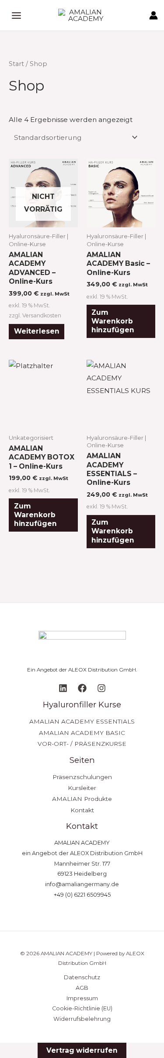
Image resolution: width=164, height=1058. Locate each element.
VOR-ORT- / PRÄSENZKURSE (82, 743)
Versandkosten (41, 315)
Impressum (82, 998)
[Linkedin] (63, 688)
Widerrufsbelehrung (82, 1019)
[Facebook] (82, 688)
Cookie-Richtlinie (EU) (82, 1008)
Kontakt (82, 810)
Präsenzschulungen (82, 776)
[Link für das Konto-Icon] (153, 15)
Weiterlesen (36, 331)
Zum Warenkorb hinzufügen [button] (112, 321)
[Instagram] (101, 688)
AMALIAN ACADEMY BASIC (82, 732)
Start (16, 64)
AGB (82, 988)
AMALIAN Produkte (82, 798)
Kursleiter (82, 787)
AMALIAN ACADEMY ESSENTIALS (82, 721)
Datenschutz (82, 977)
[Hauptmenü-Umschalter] (16, 15)
